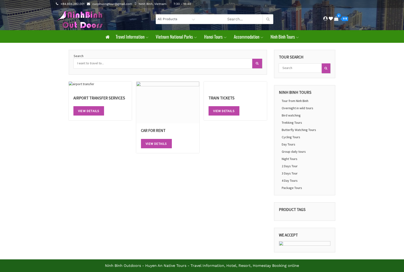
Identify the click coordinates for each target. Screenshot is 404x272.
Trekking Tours (292, 122)
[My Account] (325, 18)
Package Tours (292, 188)
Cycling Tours (291, 137)
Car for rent (153, 130)
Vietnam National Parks (174, 36)
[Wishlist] (331, 18)
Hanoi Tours (213, 36)
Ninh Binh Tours (283, 36)
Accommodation (246, 36)
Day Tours (288, 144)
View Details (88, 111)
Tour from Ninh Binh (295, 101)
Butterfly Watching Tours (299, 130)
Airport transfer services (99, 98)
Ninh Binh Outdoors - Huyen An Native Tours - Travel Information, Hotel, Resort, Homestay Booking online (202, 265)
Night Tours (289, 159)
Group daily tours (294, 151)
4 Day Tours (290, 180)
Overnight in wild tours (297, 108)
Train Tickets (221, 98)
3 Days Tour (290, 173)
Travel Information (130, 36)
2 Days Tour (290, 166)
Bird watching (291, 115)
